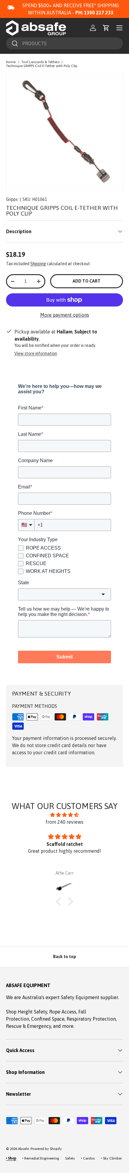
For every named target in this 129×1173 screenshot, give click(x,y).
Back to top (64, 956)
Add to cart (86, 281)
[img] (64, 814)
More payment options (64, 315)
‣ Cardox (88, 1158)
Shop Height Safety (26, 1011)
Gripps (12, 199)
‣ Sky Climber (111, 1158)
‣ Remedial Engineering (40, 1158)
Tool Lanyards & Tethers (40, 62)
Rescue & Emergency (28, 1026)
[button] (106, 27)
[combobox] (64, 43)
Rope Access (62, 1011)
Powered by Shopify (46, 1149)
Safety (70, 1158)
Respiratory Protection (91, 1019)
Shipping (38, 263)
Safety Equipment (80, 997)
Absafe (23, 1149)
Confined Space (47, 1019)
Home (11, 62)
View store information (35, 353)
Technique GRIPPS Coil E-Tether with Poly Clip (41, 66)
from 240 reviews (64, 822)
